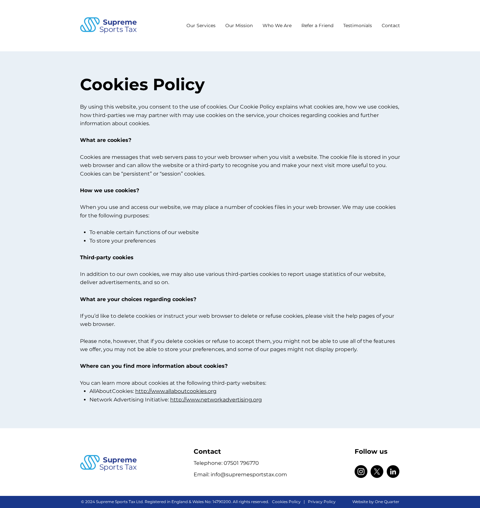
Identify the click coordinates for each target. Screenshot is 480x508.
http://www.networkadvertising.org (216, 400)
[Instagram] (361, 471)
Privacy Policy (322, 501)
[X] (377, 471)
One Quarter (387, 501)
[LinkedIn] (393, 471)
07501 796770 (241, 463)
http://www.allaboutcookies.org (175, 391)
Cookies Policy (286, 501)
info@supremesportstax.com (249, 474)
